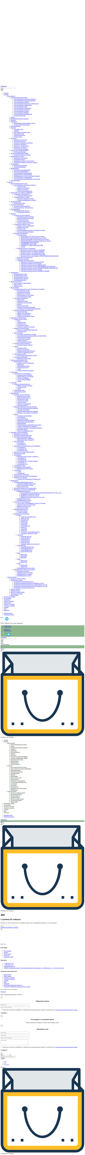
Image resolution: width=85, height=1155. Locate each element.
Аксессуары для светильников (22, 283)
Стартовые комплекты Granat (29, 533)
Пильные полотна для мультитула (23, 207)
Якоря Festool (14, 595)
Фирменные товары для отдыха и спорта (25, 162)
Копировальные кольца (23, 397)
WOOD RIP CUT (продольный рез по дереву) (33, 238)
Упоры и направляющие (24, 403)
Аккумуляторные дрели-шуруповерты (25, 99)
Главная (6, 93)
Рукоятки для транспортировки (26, 307)
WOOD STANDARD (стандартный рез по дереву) (35, 239)
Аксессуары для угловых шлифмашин (21, 192)
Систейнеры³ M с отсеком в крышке (27, 461)
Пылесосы (14, 138)
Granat (19, 515)
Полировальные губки (20, 275)
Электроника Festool (16, 593)
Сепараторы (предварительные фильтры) (29, 308)
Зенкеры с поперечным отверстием (27, 330)
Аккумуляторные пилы (20, 106)
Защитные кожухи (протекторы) (26, 504)
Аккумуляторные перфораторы (23, 105)
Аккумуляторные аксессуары (19, 183)
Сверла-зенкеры (21, 331)
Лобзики (16, 130)
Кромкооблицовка (16, 201)
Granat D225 (24, 524)
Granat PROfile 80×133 (27, 548)
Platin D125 (24, 554)
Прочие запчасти (15, 589)
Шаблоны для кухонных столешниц (27, 412)
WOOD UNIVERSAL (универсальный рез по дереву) (36, 241)
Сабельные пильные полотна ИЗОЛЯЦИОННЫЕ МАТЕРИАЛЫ (39, 268)
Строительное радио (20, 115)
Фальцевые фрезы (22, 429)
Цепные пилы (18, 136)
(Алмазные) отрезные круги (22, 194)
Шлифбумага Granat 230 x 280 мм (30, 494)
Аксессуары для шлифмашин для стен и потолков (31, 503)
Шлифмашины (15, 168)
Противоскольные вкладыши (25, 218)
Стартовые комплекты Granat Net (30, 544)
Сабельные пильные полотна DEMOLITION (33, 265)
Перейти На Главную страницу (9, 927)
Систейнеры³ (17, 455)
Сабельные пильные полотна (25, 260)
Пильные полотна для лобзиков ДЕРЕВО (32, 251)
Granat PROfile (21, 545)
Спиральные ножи (19, 390)
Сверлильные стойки (20, 354)
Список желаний (9, 601)
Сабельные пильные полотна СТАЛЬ (31, 269)
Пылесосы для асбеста (20, 144)
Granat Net (20, 535)
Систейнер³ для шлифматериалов (30, 532)
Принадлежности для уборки (25, 295)
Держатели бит (21, 322)
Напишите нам (8, 613)
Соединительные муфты (24, 296)
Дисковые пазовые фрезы (24, 415)
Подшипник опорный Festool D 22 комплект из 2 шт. (29, 583)
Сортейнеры (17, 470)
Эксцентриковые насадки (24, 342)
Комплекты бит (21, 323)
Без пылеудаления (22, 510)
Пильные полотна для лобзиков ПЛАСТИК (33, 254)
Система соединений (23, 409)
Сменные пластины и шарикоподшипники (29, 428)
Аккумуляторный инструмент (19, 97)
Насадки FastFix (18, 333)
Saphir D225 (24, 566)
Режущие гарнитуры (23, 259)
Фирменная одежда (19, 159)
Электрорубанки (15, 180)
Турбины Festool (15, 590)
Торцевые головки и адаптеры (26, 326)
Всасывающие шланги (23, 292)
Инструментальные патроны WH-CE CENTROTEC (32, 336)
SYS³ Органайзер (19, 441)
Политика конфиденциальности (13, 985)
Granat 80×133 (25, 520)
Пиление (13, 127)
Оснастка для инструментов (22, 206)
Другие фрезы (21, 417)
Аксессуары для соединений (22, 373)
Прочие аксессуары (22, 189)
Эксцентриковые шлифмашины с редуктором (27, 179)
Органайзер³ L (21, 443)
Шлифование (14, 480)
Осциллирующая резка (17, 204)
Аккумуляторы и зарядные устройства (25, 185)
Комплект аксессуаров (23, 396)
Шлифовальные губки (23, 498)
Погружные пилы (19, 133)
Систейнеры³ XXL (22, 450)
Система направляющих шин (19, 360)
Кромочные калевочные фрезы (26, 420)
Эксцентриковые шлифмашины (23, 177)
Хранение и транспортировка (19, 432)
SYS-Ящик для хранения (21, 434)
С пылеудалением (22, 512)
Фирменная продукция (17, 156)
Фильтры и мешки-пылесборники (23, 310)
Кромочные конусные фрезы (25, 422)
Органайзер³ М (21, 444)
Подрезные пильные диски (25, 257)
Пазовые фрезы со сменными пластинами (29, 425)
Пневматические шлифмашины (23, 174)
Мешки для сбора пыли (24, 506)
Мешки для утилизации (24, 313)
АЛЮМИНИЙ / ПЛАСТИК (28, 244)
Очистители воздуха (20, 141)
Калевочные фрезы (22, 418)
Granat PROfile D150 (26, 551)
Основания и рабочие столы (22, 224)
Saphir (19, 563)
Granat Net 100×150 (26, 536)
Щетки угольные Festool (17, 592)
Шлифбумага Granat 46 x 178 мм (30, 495)
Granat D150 (24, 523)
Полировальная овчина (20, 274)
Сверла (16, 346)
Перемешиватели (15, 126)
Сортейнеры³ (21, 473)
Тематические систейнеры (21, 474)
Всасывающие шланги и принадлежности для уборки (29, 289)
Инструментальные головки (25, 485)
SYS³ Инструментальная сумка (23, 435)
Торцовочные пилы (19, 135)
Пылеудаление (15, 287)
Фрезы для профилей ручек (25, 431)
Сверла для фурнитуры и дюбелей (27, 426)
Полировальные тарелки (21, 278)
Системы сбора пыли (23, 221)
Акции (13, 117)
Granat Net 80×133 (26, 538)
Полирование (14, 272)
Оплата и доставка (9, 604)
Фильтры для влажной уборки (25, 316)
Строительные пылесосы (21, 149)
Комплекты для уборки (23, 293)
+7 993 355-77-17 (7, 627)
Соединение (14, 372)
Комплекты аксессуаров (24, 358)
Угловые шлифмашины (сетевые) (26, 200)
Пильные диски (21, 235)
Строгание (14, 382)
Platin (18, 553)
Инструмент (7, 954)
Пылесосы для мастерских (21, 146)
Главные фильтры (22, 311)
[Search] (2, 90)
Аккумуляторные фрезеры (21, 112)
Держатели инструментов (24, 302)
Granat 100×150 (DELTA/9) (28, 517)
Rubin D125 (24, 560)
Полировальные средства (21, 277)
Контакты (7, 610)
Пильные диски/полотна (21, 233)
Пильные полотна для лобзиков (26, 248)
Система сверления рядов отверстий (27, 408)
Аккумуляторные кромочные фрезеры (25, 100)
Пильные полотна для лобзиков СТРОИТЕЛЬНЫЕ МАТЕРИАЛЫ (40, 256)
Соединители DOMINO (24, 379)
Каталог (6, 94)
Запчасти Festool (12, 577)
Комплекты (20, 364)
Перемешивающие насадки (21, 210)
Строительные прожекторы (22, 124)
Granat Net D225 (25, 542)
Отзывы (6, 607)
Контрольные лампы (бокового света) (24, 123)
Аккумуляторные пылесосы (22, 109)
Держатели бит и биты (20, 319)
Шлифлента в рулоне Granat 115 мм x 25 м (32, 497)
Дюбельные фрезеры (20, 152)
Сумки (19, 369)
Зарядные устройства (23, 188)
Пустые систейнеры (23, 378)
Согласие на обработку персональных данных (17, 986)
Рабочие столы (21, 228)
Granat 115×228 (25, 518)
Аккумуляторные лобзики (21, 102)
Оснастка (10, 182)
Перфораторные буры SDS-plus (26, 351)
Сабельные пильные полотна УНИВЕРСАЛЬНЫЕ (35, 271)
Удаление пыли (21, 387)
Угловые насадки (22, 340)
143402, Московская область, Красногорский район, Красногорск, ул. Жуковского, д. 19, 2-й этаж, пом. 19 (34, 968)
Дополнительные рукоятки (25, 345)
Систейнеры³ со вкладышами (22, 467)
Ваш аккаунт (7, 974)
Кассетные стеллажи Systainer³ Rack (24, 452)
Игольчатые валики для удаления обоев (25, 488)
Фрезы (16, 414)
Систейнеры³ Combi (19, 465)
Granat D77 (24, 527)
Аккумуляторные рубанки (21, 111)
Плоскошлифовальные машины (23, 173)
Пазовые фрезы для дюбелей (25, 376)
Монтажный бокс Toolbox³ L (25, 438)
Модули (19, 304)
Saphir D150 (24, 565)
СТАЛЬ (23, 247)
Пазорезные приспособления (25, 216)
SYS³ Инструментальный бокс (22, 437)
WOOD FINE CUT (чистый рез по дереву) (32, 236)
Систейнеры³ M (21, 449)
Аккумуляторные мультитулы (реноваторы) (26, 103)
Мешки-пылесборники (23, 314)
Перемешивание (15, 209)
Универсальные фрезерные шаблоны (27, 411)
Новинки (13, 120)
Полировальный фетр (20, 280)
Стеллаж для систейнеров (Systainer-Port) (28, 479)
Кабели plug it (18, 284)
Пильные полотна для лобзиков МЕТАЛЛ (32, 253)
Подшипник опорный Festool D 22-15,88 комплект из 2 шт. (30, 584)
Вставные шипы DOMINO (24, 375)
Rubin (19, 559)
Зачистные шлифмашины (21, 171)
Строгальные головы (20, 391)
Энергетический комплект (24, 191)
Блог (5, 609)
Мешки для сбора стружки (24, 385)
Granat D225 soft (25, 526)
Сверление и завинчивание (18, 317)
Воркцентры (20, 299)
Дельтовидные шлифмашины (22, 170)
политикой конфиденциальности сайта (66, 1010)
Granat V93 (24, 530)
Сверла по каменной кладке (25, 352)
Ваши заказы (7, 976)
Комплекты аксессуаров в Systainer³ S (28, 456)
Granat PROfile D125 (26, 550)
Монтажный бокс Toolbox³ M (25, 440)
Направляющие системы (21, 361)
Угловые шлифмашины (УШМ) (19, 153)
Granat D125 (24, 521)
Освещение (14, 121)
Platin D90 (23, 557)
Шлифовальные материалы (25, 468)
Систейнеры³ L (21, 447)
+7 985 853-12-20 (7, 626)
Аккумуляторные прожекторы (22, 108)
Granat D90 (24, 529)
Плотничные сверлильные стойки (27, 355)
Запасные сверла (22, 348)
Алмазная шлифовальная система (23, 482)
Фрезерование (15, 164)
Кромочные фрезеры (20, 167)
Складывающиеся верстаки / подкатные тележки (31, 230)
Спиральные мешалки (23, 212)
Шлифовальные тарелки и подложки (24, 569)
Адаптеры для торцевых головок (26, 334)
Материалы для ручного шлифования (24, 489)
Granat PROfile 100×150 (27, 547)
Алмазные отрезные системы (22, 155)
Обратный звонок (9, 614)
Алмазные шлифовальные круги (26, 483)
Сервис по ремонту (9, 605)
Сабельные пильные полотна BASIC (31, 263)
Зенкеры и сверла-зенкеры (21, 328)
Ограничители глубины (24, 337)
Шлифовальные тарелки (24, 575)
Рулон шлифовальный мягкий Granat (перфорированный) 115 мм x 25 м (41, 492)
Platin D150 (24, 556)
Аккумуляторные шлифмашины (23, 114)
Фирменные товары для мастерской (24, 161)
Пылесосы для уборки (20, 147)
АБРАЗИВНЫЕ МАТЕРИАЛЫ (29, 242)
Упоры (19, 381)
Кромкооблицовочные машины (19, 118)
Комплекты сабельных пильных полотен (32, 262)
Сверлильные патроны (23, 339)
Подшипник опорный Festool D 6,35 (24, 587)
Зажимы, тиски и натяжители (25, 225)
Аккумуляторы (21, 186)
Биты (18, 320)
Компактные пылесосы (20, 140)
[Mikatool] (4, 86)
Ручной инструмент (23, 325)
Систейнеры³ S (21, 462)
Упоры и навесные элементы (25, 222)
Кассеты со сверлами (23, 349)
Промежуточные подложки (25, 572)
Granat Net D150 (25, 541)
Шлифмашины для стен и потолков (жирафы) (27, 176)
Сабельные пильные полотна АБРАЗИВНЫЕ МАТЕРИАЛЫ (38, 266)
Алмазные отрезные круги (24, 195)
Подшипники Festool (16, 580)
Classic (19, 471)
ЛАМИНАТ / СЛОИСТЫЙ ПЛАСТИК (32, 245)
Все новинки (7, 598)
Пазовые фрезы (21, 423)
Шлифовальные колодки (24, 500)
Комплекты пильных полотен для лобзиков (33, 250)
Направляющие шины (23, 366)
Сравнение (7, 599)
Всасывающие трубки (23, 290)
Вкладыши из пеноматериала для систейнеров (27, 446)
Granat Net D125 (25, 539)
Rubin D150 (24, 562)
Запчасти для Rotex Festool (18, 578)
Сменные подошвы (22, 400)
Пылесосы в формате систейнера (23, 143)
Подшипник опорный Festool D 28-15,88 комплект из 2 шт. (30, 586)
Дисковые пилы (18, 129)
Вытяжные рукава (22, 301)
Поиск (2, 1058)
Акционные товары (9, 596)
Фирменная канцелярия (20, 158)
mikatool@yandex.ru (9, 966)
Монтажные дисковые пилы (22, 132)
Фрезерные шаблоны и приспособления (25, 406)
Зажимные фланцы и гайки (21, 197)
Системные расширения (21, 298)
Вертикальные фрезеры (20, 165)
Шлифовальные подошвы (24, 574)
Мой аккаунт (7, 602)
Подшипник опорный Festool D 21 (24, 581)
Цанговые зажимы (22, 405)
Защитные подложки (23, 571)
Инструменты (11, 96)
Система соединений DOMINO (19, 150)
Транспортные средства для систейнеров (25, 476)
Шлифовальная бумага (23, 491)
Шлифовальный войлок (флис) (26, 568)
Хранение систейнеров (20, 477)
